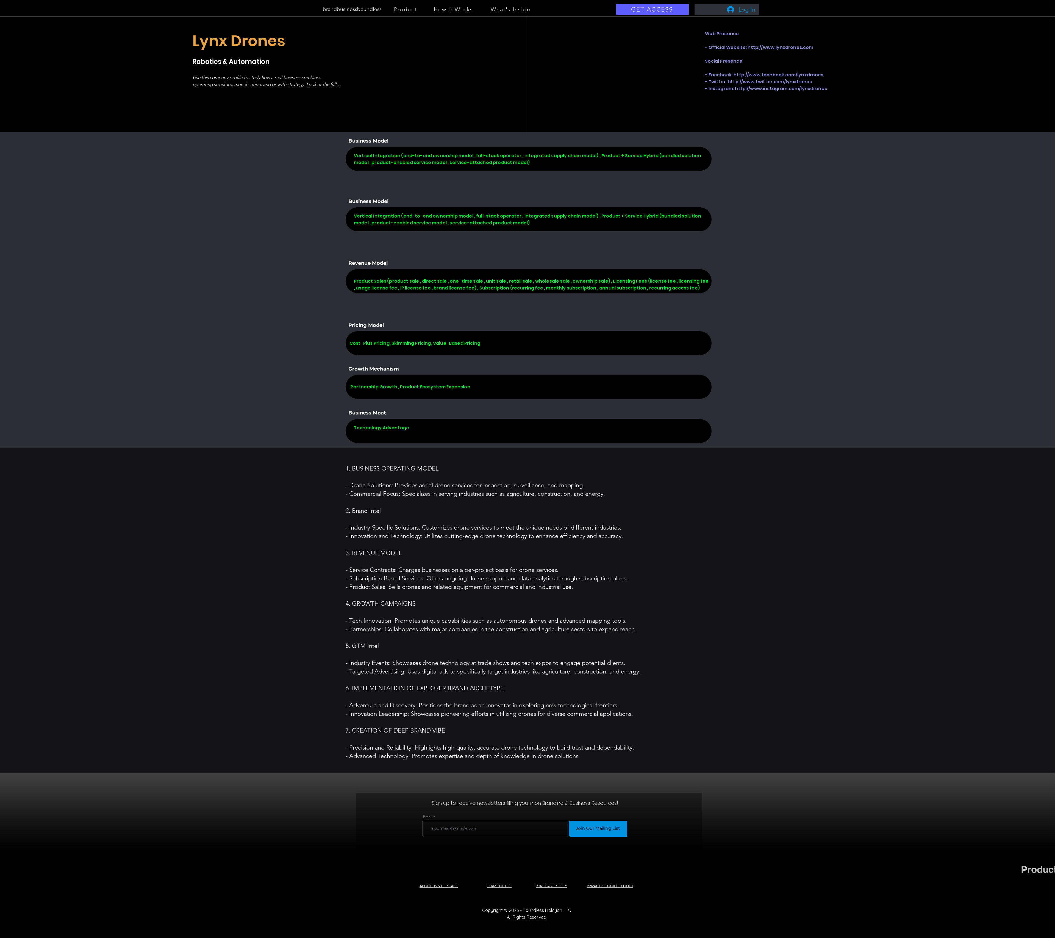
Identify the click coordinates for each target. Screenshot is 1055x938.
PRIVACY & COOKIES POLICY (610, 886)
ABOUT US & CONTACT (439, 886)
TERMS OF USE (499, 886)
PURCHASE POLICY (551, 886)
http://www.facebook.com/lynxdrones (778, 75)
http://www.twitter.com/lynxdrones (770, 82)
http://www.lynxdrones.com (780, 47)
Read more (208, 94)
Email (427, 817)
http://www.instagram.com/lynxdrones (781, 88)
